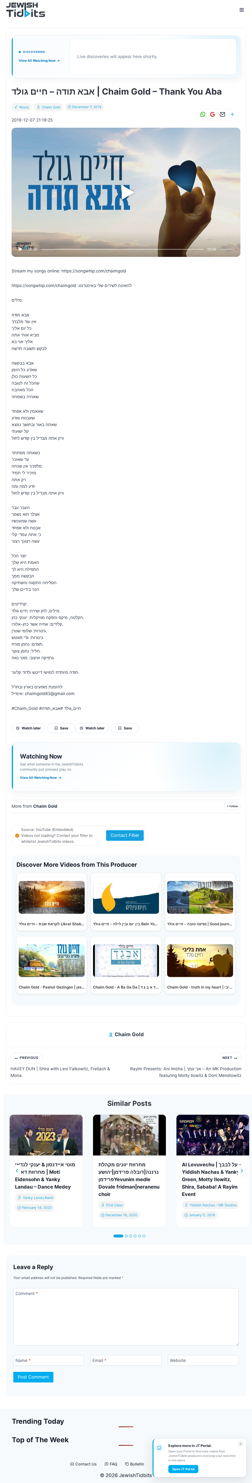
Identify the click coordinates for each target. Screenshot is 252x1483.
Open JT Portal (183, 1469)
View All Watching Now (39, 60)
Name (23, 1360)
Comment (27, 1293)
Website (178, 1360)
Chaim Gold (51, 107)
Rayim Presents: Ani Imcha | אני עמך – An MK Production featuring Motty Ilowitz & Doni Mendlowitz (185, 1067)
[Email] (221, 114)
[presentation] (46, 1135)
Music (24, 107)
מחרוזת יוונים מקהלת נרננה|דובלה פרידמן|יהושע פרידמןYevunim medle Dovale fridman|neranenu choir (128, 1179)
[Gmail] (212, 114)
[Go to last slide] (17, 1171)
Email (100, 1360)
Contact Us (86, 1464)
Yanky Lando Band (38, 1197)
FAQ (113, 1464)
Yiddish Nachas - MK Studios (213, 1205)
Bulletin (137, 1464)
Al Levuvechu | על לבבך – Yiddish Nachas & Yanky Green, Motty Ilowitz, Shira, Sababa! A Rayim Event (211, 1179)
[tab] (118, 1236)
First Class (114, 1205)
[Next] (242, 1171)
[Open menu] (241, 10)
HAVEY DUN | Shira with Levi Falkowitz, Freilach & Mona (60, 1067)
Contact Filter (124, 835)
